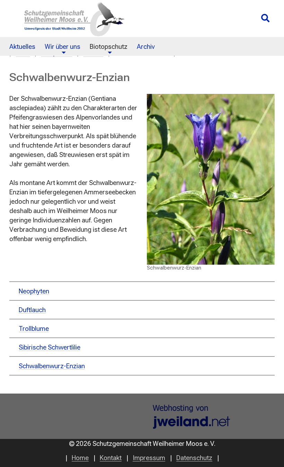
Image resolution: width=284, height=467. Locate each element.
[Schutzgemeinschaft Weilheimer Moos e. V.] (71, 18)
